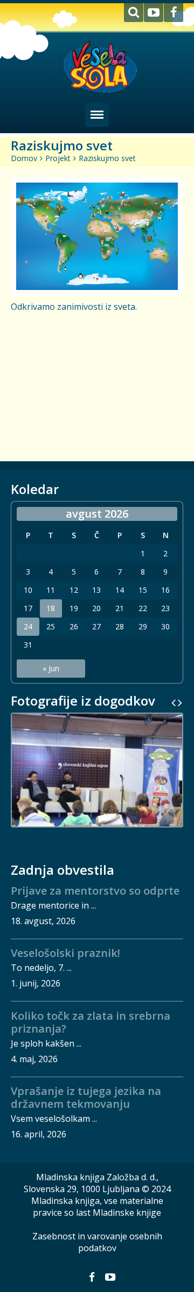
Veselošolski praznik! (65, 953)
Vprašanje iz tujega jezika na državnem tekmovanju (86, 1097)
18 (50, 608)
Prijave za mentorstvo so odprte (95, 890)
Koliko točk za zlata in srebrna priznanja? (90, 1022)
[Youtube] (153, 12)
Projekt (58, 158)
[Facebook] (173, 12)
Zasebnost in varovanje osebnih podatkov (97, 1242)
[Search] (133, 12)
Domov (24, 158)
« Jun (51, 668)
